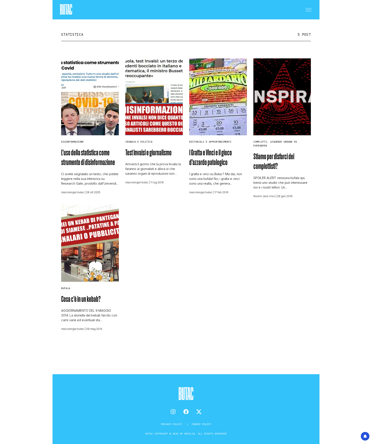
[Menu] (308, 10)
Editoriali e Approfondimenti (210, 141)
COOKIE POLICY (201, 424)
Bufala (65, 288)
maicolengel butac (72, 192)
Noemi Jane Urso (264, 196)
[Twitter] (199, 411)
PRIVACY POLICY (172, 424)
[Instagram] (173, 411)
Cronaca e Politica (138, 141)
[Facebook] (186, 411)
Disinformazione (72, 141)
